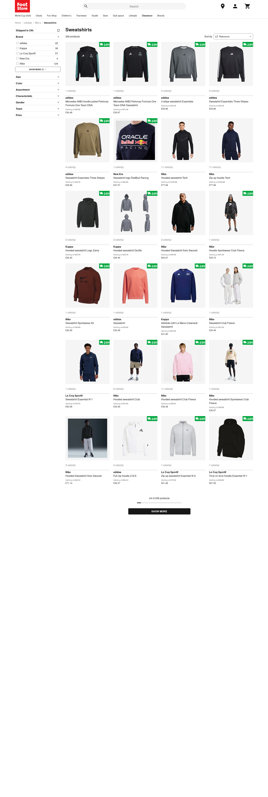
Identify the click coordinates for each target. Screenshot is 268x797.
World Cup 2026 (23, 15)
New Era (118, 174)
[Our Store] (223, 6)
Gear (105, 15)
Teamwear (81, 15)
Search (134, 6)
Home (18, 22)
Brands (160, 15)
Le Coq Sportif (74, 395)
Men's (38, 22)
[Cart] (247, 6)
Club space (118, 15)
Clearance (147, 15)
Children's (66, 15)
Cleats (39, 15)
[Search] (86, 6)
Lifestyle (133, 15)
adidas (69, 97)
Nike (163, 174)
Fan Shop (52, 15)
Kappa (69, 246)
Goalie (95, 15)
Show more (159, 511)
